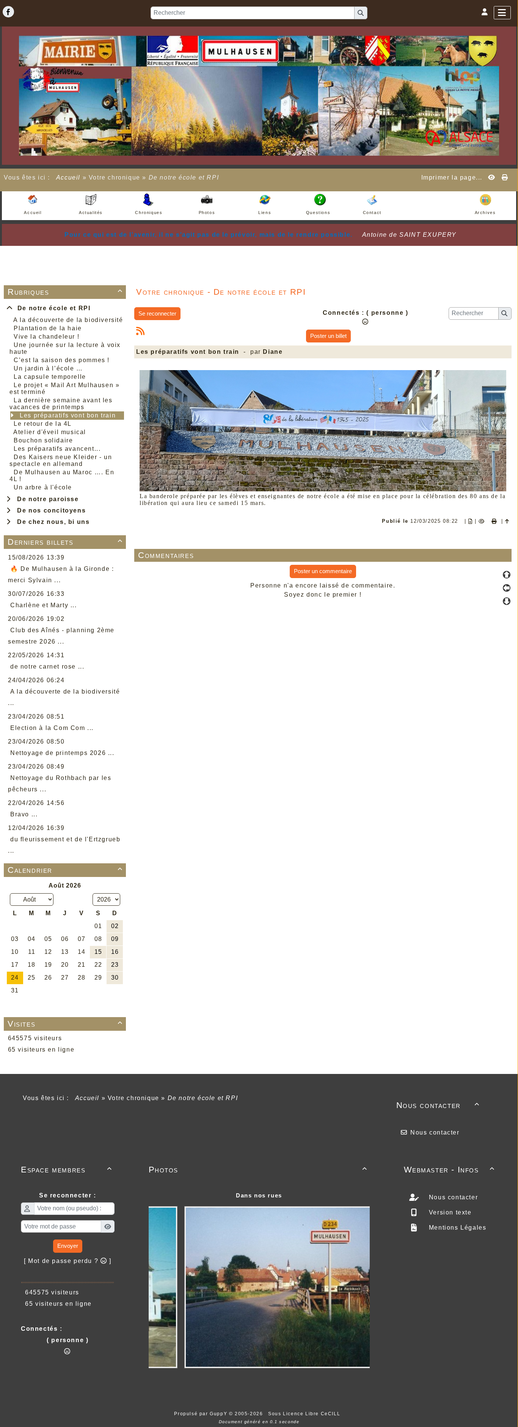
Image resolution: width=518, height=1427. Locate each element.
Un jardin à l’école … (48, 368)
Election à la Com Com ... (52, 728)
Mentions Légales (456, 1227)
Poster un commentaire (323, 571)
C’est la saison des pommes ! (62, 360)
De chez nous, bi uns (51, 522)
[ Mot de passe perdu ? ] (67, 1261)
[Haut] (506, 574)
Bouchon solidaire (43, 440)
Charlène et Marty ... (43, 605)
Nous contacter (438, 1105)
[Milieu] (506, 588)
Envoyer (67, 1246)
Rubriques (65, 292)
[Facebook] (8, 11)
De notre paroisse (45, 499)
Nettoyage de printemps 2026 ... (62, 753)
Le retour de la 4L (43, 423)
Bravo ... (24, 814)
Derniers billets (65, 542)
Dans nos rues (259, 1195)
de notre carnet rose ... (47, 666)
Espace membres (66, 1169)
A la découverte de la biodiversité (68, 320)
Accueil (68, 177)
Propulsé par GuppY (201, 1413)
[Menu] (502, 12)
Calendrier (65, 870)
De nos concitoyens (49, 510)
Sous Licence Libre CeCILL (305, 1413)
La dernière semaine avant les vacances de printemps (61, 403)
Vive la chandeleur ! (46, 336)
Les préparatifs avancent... (57, 448)
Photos (258, 1169)
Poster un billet (328, 336)
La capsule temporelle (50, 377)
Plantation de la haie (48, 328)
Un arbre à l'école (43, 487)
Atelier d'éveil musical (49, 432)
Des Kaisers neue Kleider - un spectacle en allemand (60, 460)
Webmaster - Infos (449, 1169)
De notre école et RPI (52, 308)
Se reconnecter (157, 313)
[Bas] (506, 601)
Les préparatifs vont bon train (68, 415)
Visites (65, 1023)
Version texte (449, 1212)
